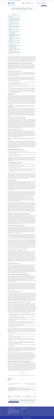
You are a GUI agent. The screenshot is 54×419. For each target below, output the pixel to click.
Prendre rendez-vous (43, 5)
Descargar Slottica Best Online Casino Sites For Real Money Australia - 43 (22, 375)
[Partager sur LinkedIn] (24, 372)
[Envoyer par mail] (22, 372)
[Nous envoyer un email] (44, 0)
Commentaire (10, 390)
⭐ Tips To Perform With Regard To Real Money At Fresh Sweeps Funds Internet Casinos (14, 20)
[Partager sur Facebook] (19, 372)
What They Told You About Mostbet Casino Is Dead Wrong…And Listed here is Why (14, 27)
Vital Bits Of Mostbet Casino (12, 44)
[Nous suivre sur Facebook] (42, 0)
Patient (11, 5)
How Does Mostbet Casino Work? (13, 31)
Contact (14, 5)
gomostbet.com (15, 237)
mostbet (33, 375)
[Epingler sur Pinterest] (23, 372)
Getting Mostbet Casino (12, 32)
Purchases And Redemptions (13, 48)
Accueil (9, 5)
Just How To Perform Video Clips (13, 22)
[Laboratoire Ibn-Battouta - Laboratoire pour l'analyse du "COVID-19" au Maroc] (11, 3)
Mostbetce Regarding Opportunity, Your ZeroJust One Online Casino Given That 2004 (14, 53)
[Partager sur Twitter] (20, 372)
